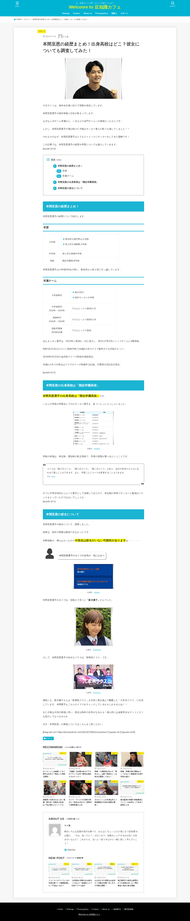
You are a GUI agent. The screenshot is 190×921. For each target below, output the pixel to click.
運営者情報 (129, 909)
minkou (97, 449)
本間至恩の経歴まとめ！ (68, 166)
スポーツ (124, 13)
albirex (97, 592)
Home (60, 909)
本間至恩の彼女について (68, 188)
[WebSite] (70, 850)
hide (59, 160)
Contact (76, 13)
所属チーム (65, 176)
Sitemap (66, 13)
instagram (97, 650)
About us (88, 13)
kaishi (53, 476)
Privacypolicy (101, 13)
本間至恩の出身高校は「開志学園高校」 (76, 182)
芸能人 (114, 13)
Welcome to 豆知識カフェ (95, 7)
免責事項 (117, 909)
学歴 (62, 171)
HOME (18, 19)
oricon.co (97, 693)
